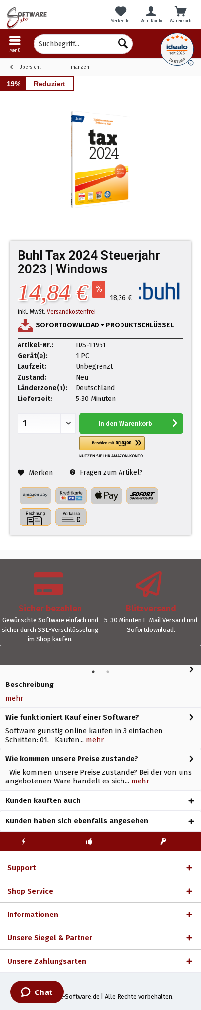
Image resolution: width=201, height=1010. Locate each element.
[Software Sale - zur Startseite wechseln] (50, 18)
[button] (112, 447)
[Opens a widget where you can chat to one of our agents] (37, 993)
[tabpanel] (50, 611)
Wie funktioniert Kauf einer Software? (72, 717)
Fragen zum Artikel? (110, 472)
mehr (14, 698)
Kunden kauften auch (42, 800)
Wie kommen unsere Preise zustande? (71, 758)
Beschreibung (29, 684)
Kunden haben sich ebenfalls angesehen (76, 821)
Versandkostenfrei (71, 311)
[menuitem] (15, 43)
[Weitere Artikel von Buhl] (159, 291)
